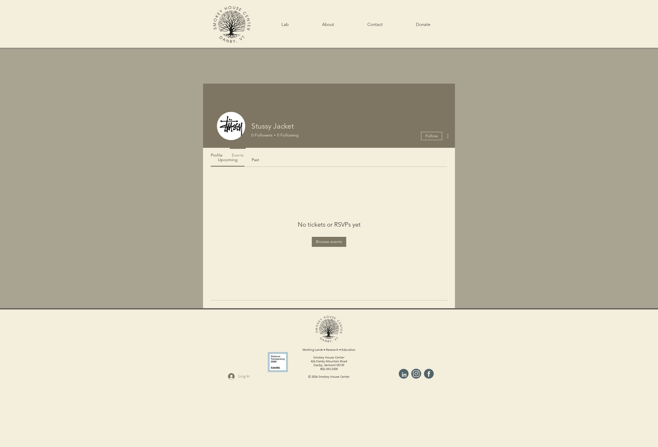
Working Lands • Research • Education (329, 350)
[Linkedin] (404, 374)
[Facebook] (429, 374)
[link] (255, 159)
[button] (285, 24)
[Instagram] (416, 374)
